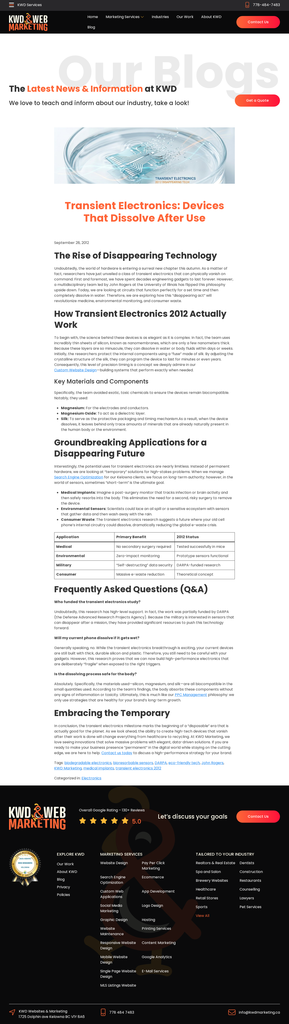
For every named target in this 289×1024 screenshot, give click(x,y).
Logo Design (152, 905)
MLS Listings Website (118, 985)
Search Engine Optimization (78, 477)
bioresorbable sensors (133, 762)
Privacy (63, 887)
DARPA (161, 762)
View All (202, 915)
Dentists (247, 863)
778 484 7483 (121, 1012)
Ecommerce (153, 877)
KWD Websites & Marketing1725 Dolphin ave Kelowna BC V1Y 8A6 (52, 1014)
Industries (160, 16)
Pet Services (250, 906)
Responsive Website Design (118, 945)
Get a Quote (257, 100)
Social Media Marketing (111, 908)
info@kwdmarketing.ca (259, 1012)
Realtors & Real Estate (215, 863)
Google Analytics (157, 957)
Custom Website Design (75, 370)
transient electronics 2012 (138, 768)
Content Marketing (159, 942)
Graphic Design (114, 919)
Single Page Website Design (118, 974)
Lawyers (247, 898)
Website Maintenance (112, 931)
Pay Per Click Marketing (153, 865)
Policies (63, 894)
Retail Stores (207, 898)
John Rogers (212, 762)
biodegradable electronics (88, 762)
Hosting (148, 919)
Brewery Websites (212, 880)
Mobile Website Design (114, 959)
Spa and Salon (208, 871)
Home (92, 16)
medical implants (98, 768)
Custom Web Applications (112, 894)
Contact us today (116, 752)
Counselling (250, 889)
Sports (201, 906)
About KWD (211, 16)
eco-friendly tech (184, 762)
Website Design (114, 863)
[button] (25, 5)
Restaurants (250, 880)
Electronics (91, 778)
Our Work (185, 16)
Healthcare (206, 889)
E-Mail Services (155, 971)
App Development (158, 891)
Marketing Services (123, 16)
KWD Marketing (68, 768)
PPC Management (191, 694)
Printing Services (156, 928)
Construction (251, 871)
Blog (91, 27)
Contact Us (258, 22)
